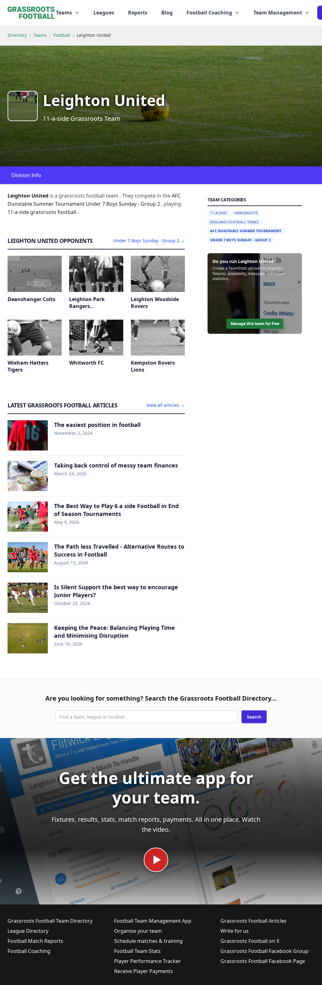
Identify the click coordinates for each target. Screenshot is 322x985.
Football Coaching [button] (209, 12)
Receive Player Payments (143, 971)
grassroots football (53, 212)
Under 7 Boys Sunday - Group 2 (240, 240)
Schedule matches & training (148, 940)
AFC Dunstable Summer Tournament (245, 230)
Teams (40, 35)
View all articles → (166, 405)
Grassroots (246, 212)
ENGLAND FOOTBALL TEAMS (234, 222)
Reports (137, 12)
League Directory (28, 930)
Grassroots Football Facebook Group (264, 951)
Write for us (234, 930)
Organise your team (138, 930)
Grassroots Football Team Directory (50, 920)
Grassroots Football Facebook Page (262, 961)
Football (61, 35)
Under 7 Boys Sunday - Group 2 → (149, 240)
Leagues (103, 12)
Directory (17, 35)
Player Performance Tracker (147, 961)
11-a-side (19, 212)
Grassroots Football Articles (253, 920)
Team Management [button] (277, 12)
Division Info (26, 175)
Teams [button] (64, 12)
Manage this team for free (254, 323)
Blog (167, 12)
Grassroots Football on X (249, 940)
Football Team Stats (137, 951)
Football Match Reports (35, 940)
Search (254, 717)
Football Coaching (29, 951)
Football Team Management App (153, 920)
